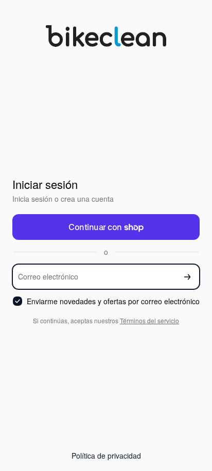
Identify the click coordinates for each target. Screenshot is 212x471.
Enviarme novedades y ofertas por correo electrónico (113, 301)
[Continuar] (187, 277)
